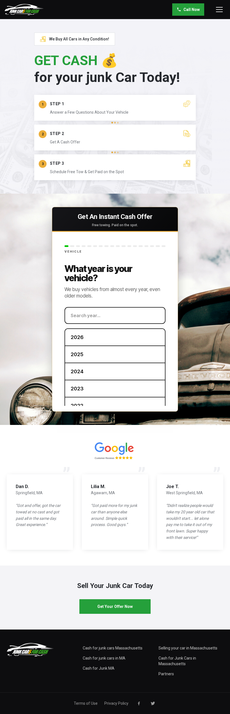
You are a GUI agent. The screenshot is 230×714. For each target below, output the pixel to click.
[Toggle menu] (219, 9)
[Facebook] (138, 703)
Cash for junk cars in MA (104, 658)
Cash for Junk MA (98, 668)
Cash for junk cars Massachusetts (112, 648)
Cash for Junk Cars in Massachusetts (177, 661)
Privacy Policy (116, 703)
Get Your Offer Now (115, 606)
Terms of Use (86, 703)
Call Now (191, 9)
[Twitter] (153, 703)
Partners (166, 674)
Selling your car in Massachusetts (187, 648)
